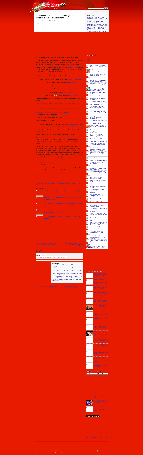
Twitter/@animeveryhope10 (47, 163)
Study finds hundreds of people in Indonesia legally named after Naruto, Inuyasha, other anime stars (98, 200)
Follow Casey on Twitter (42, 167)
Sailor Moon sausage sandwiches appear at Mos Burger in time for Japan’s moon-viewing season (101, 339)
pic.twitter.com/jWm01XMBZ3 (74, 79)
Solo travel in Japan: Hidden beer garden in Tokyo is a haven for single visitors (96, 22)
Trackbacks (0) (39, 250)
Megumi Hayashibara (60, 183)
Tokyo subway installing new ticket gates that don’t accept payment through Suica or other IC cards (97, 232)
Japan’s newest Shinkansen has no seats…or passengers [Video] (98, 227)
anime (42, 183)
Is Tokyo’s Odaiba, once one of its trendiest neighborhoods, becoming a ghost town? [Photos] (96, 28)
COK (45, 183)
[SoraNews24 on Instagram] (91, 0)
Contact (95, 437)
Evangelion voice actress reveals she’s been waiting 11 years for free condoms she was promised (101, 359)
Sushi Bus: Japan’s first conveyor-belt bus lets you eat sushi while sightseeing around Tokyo (98, 177)
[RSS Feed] (97, 0)
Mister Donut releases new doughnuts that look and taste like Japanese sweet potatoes (98, 98)
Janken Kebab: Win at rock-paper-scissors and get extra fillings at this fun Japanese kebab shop (97, 25)
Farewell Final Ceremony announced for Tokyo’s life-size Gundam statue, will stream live (98, 131)
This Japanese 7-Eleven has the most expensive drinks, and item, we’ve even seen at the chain (98, 107)
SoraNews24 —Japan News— (51, 5)
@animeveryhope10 (73, 67)
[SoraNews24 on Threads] (93, 0)
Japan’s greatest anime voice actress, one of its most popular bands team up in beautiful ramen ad (100, 301)
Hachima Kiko (59, 163)
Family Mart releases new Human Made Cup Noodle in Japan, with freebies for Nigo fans (96, 32)
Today (88, 58)
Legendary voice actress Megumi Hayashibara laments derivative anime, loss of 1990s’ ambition (100, 281)
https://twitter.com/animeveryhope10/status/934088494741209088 (52, 74)
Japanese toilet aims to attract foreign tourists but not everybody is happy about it (98, 186)
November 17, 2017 (68, 127)
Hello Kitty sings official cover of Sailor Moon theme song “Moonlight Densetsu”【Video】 (101, 320)
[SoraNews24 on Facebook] (90, 0)
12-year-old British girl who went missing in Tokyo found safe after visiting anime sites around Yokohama (98, 159)
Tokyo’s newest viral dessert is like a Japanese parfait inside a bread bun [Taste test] (98, 191)
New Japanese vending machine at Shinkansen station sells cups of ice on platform (98, 195)
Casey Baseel (39, 20)
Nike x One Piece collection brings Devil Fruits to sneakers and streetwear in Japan (97, 135)
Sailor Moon (68, 183)
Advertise (38, 452)
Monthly (88, 61)
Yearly (88, 62)
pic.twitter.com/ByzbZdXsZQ (64, 92)
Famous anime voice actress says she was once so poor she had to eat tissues (100, 365)
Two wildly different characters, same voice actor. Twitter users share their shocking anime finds (101, 326)
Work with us (48, 452)
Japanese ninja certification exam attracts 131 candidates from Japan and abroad (98, 237)
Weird (98, 11)
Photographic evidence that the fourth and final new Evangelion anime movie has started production (100, 288)
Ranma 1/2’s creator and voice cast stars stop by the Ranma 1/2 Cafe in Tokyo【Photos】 (100, 313)
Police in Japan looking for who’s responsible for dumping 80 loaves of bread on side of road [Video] (98, 149)
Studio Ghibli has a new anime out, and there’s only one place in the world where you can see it (98, 214)
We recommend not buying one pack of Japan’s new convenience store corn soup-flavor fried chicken (98, 144)
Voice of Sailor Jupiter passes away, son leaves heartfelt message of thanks (100, 346)
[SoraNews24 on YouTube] (96, 0)
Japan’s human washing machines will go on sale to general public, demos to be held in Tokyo (98, 210)
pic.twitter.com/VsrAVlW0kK (75, 124)
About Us (88, 437)
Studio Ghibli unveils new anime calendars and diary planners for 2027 (98, 70)
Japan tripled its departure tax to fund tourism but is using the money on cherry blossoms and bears (98, 122)
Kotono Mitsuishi (51, 183)
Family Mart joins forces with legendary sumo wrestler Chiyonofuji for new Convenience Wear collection (97, 18)
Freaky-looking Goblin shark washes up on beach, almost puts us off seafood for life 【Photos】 (73, 244)
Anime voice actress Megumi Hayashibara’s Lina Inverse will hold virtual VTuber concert (100, 294)
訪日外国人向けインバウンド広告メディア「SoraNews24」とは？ (95, 397)
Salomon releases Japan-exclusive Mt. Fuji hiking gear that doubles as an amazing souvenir (98, 242)
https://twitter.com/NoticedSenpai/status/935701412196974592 (52, 112)
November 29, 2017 (71, 82)
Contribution (100, 437)
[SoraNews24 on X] (94, 0)
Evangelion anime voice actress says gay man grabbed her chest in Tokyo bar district (101, 352)
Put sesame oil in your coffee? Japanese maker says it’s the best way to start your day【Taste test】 (98, 246)
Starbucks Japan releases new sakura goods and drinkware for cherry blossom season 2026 (98, 223)
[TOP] (41, 11)
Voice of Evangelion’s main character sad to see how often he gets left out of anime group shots (100, 333)
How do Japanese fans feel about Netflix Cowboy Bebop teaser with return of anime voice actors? (101, 307)
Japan (39, 183)
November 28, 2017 (73, 95)
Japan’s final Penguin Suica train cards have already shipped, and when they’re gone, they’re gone (98, 103)
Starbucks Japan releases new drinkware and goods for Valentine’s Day (98, 219)
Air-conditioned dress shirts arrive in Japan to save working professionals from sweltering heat (98, 168)
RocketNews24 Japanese (103, 0)
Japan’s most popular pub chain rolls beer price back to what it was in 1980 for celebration (46, 244)
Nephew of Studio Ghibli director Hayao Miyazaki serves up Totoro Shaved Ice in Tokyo (97, 154)
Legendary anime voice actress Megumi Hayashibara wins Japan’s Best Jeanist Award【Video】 (100, 275)
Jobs (107, 11)
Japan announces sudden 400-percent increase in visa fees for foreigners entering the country (98, 205)
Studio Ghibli (102, 11)
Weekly (88, 59)
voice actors (74, 183)
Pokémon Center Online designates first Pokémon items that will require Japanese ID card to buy (98, 182)
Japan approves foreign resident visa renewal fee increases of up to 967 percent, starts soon (98, 117)
